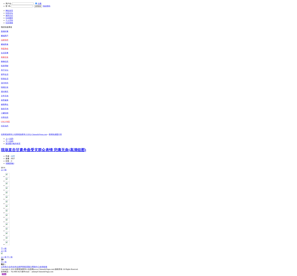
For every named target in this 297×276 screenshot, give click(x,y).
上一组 (3, 170)
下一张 (10, 257)
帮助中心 (35, 267)
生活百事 (4, 53)
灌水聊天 (4, 92)
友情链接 (43, 267)
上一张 (3, 251)
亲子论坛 (4, 70)
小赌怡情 (4, 113)
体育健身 (4, 100)
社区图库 (9, 18)
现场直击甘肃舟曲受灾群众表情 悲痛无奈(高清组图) (43, 150)
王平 (13, 156)
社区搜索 (9, 23)
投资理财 (4, 66)
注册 (39, 4)
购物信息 (4, 61)
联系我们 (28, 267)
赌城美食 (4, 44)
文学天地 (4, 96)
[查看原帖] (10, 163)
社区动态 (4, 126)
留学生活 (4, 74)
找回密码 (46, 6)
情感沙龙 (4, 87)
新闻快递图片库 (55, 134)
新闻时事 (4, 31)
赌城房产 (4, 36)
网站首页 (9, 11)
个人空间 (9, 20)
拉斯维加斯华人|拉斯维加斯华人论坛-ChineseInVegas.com (24, 134)
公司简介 (4, 267)
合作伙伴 (12, 267)
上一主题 (9, 139)
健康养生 (4, 104)
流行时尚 (4, 83)
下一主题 (9, 141)
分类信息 (4, 117)
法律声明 (20, 267)
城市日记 (9, 15)
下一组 (3, 248)
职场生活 (4, 79)
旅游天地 (4, 109)
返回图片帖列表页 (13, 144)
